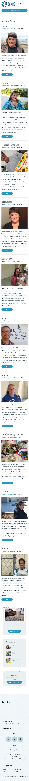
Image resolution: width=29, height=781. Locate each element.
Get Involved (17, 769)
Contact (16, 771)
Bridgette (6, 201)
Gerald (5, 26)
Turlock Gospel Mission (8, 4)
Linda (4, 491)
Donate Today (14, 10)
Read (7, 74)
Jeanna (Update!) (10, 144)
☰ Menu (20, 4)
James (4, 318)
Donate (4, 769)
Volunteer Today (14, 682)
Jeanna (5, 548)
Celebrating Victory (12, 434)
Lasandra (6, 258)
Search (25, 3)
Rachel (5, 83)
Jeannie (5, 375)
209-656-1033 (7, 728)
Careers (4, 771)
